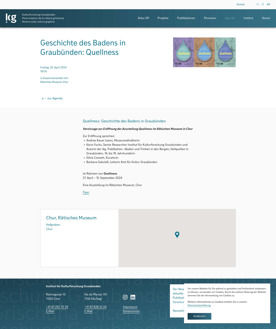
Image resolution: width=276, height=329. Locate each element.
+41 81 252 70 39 (57, 307)
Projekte (163, 18)
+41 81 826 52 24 (95, 307)
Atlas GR (143, 18)
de (257, 4)
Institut (248, 18)
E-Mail (50, 311)
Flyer (86, 192)
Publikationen (186, 18)
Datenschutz (131, 311)
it (263, 4)
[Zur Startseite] (35, 18)
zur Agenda (55, 98)
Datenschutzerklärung (199, 305)
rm (268, 4)
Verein (266, 18)
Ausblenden (199, 316)
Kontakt (241, 4)
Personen (210, 18)
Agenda (230, 18)
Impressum (130, 307)
